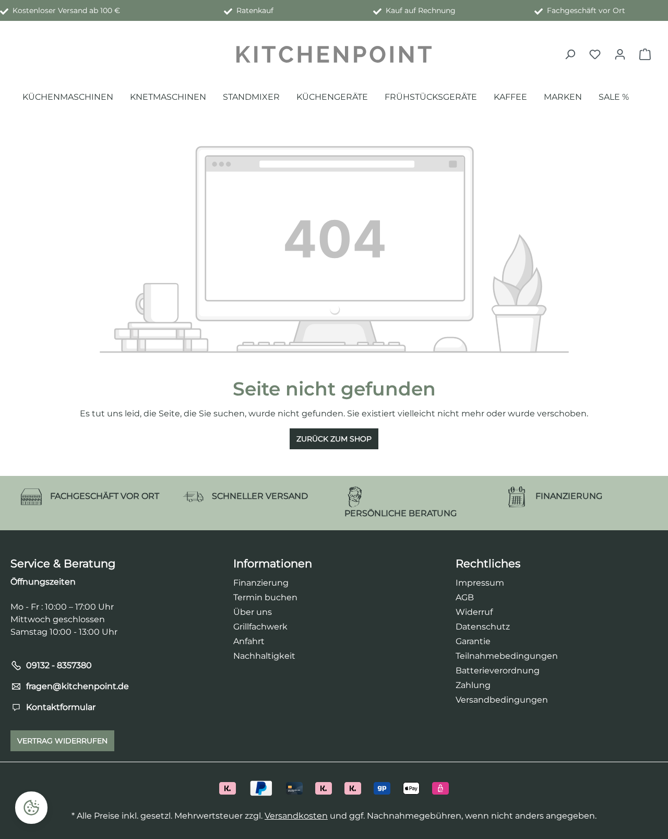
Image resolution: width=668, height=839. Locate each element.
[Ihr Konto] (620, 54)
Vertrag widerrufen (62, 740)
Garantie (473, 641)
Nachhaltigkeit (264, 656)
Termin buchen (265, 597)
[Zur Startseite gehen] (334, 54)
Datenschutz (483, 627)
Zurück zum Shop (334, 439)
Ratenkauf (252, 10)
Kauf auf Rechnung (418, 10)
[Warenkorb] (645, 54)
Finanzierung (261, 583)
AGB (465, 597)
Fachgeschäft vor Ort (584, 10)
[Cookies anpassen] (31, 807)
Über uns (252, 612)
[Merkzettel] (594, 54)
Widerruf (474, 612)
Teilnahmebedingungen (507, 656)
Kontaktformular (61, 707)
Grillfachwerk (260, 627)
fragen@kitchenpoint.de (77, 686)
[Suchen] (569, 54)
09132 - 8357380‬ (59, 665)
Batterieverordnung (498, 670)
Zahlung (473, 685)
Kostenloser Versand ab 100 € (64, 10)
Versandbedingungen (502, 700)
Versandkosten (296, 816)
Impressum (480, 583)
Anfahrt (249, 641)
